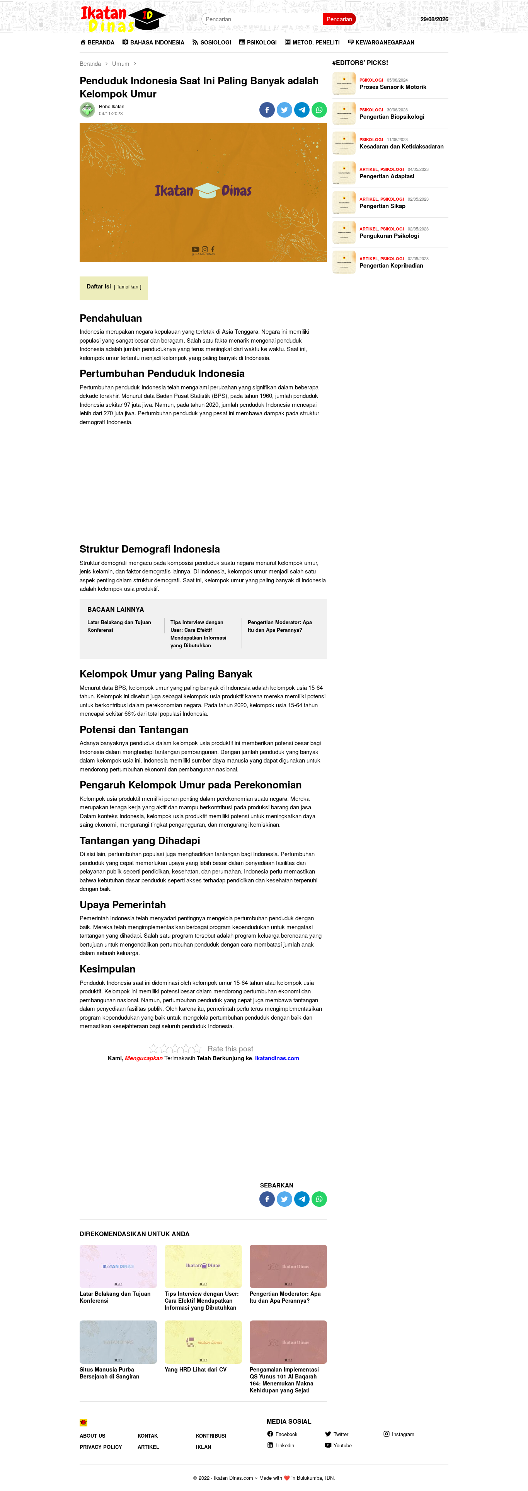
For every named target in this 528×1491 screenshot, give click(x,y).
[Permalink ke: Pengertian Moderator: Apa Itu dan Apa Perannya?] (288, 1266)
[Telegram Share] (302, 110)
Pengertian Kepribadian (391, 265)
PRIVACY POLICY (101, 1446)
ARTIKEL (368, 169)
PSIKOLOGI (371, 80)
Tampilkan (127, 286)
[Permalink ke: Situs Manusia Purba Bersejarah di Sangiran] (118, 1342)
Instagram (403, 1434)
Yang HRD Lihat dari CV (196, 1369)
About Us (93, 1435)
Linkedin (285, 1445)
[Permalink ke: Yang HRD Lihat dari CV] (203, 1342)
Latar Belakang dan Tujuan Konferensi (115, 1297)
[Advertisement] (203, 486)
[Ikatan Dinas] (124, 18)
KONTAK (148, 1435)
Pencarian (339, 19)
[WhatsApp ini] (319, 110)
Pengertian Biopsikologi (391, 116)
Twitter (341, 1434)
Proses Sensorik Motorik (392, 86)
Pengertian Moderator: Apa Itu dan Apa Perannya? (280, 625)
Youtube (343, 1445)
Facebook (287, 1434)
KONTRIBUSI (211, 1435)
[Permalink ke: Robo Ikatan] (87, 109)
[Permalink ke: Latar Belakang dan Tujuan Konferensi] (118, 1266)
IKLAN (203, 1446)
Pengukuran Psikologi (389, 235)
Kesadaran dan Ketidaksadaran (401, 146)
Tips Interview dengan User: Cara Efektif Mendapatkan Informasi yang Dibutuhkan (198, 633)
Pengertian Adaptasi (386, 175)
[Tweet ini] (284, 110)
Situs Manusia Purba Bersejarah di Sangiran (110, 1372)
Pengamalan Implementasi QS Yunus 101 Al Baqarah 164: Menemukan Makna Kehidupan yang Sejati (284, 1379)
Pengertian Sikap (382, 205)
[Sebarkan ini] (267, 110)
